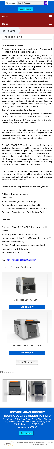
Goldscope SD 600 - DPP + (27, 300)
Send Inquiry (27, 307)
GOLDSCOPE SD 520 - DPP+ (27, 345)
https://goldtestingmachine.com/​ (21, 259)
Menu (5, 16)
